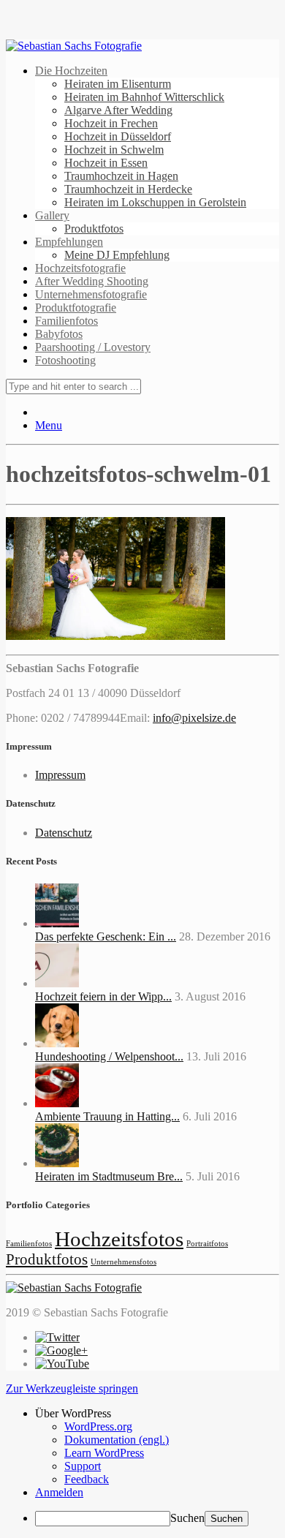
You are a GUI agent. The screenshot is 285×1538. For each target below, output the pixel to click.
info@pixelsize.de (194, 718)
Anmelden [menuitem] (59, 1492)
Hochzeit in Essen (106, 163)
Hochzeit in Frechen (111, 123)
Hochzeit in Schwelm (114, 149)
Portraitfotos (207, 1244)
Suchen (187, 1518)
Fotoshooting (65, 360)
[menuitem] (157, 1413)
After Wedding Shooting (91, 281)
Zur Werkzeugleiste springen (72, 1388)
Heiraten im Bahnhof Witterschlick (144, 97)
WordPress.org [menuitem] (98, 1426)
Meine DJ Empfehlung (117, 255)
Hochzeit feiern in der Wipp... (103, 996)
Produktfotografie (75, 307)
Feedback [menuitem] (86, 1479)
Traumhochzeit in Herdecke (128, 189)
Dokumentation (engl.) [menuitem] (116, 1439)
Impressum (60, 775)
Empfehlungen (69, 241)
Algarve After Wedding (118, 110)
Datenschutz (63, 832)
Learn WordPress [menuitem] (104, 1453)
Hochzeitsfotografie (80, 268)
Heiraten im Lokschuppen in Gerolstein (155, 202)
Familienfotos (66, 320)
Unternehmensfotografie (91, 294)
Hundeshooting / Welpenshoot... (109, 1056)
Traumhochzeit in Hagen (121, 176)
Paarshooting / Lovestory (93, 347)
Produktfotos (93, 228)
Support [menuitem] (82, 1466)
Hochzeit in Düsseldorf (117, 136)
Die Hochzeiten (71, 70)
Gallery (52, 215)
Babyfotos (59, 334)
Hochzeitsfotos (119, 1239)
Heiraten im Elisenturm (117, 84)
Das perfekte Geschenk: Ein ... (105, 936)
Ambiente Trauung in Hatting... (107, 1116)
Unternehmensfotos (123, 1262)
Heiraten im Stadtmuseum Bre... (109, 1176)
